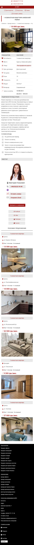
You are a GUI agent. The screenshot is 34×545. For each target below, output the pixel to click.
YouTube (5, 538)
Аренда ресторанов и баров (7, 487)
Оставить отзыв (5, 515)
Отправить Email (16, 197)
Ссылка (17, 223)
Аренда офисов (4, 477)
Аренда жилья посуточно (7, 494)
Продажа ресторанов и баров (8, 465)
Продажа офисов (5, 448)
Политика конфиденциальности (8, 518)
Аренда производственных (7, 489)
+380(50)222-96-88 (16, 186)
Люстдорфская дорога (24, 65)
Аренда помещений (6, 479)
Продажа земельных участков (8, 463)
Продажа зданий (5, 458)
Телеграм (17, 219)
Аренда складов (5, 484)
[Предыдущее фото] (4, 40)
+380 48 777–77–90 (10, 513)
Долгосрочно (9, 10)
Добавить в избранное (17, 205)
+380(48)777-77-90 (18, 1)
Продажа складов (5, 455)
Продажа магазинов (6, 453)
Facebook (17, 211)
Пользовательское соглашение (8, 520)
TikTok (4, 534)
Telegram (5, 531)
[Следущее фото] (30, 40)
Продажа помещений (6, 450)
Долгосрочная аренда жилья (8, 492)
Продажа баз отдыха (6, 460)
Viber (16, 215)
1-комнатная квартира (17, 233)
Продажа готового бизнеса (7, 470)
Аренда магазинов (5, 482)
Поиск (28, 10)
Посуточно (20, 10)
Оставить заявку (17, 13)
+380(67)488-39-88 (18, 4)
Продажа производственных (8, 468)
